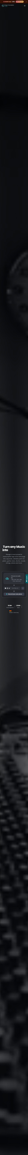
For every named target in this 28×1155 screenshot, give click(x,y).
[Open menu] (24, 5)
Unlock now (19, 1)
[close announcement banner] (26, 2)
